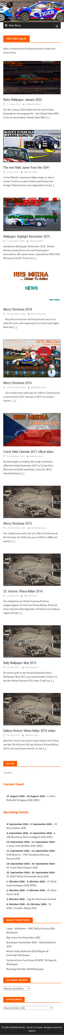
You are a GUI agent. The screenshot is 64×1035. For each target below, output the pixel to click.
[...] (48, 117)
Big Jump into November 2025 (23, 937)
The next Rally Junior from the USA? (26, 167)
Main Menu (15, 25)
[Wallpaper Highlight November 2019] (32, 214)
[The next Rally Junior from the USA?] (32, 145)
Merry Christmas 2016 (17, 383)
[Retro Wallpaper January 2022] (32, 77)
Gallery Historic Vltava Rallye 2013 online (29, 731)
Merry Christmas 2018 (17, 309)
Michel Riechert (33, 104)
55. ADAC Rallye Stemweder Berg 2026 (27, 876)
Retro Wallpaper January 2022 (22, 100)
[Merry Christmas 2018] (32, 286)
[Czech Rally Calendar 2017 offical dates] (32, 429)
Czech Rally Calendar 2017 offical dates (28, 452)
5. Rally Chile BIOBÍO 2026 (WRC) (24, 845)
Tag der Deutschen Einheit (41, 899)
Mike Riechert (30, 171)
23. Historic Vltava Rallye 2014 (23, 591)
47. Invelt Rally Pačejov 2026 (22, 867)
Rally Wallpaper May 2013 (19, 663)
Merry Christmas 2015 (17, 523)
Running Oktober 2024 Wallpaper (25, 969)
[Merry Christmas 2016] (32, 358)
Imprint (32, 1030)
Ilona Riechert (32, 667)
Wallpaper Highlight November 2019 (26, 236)
